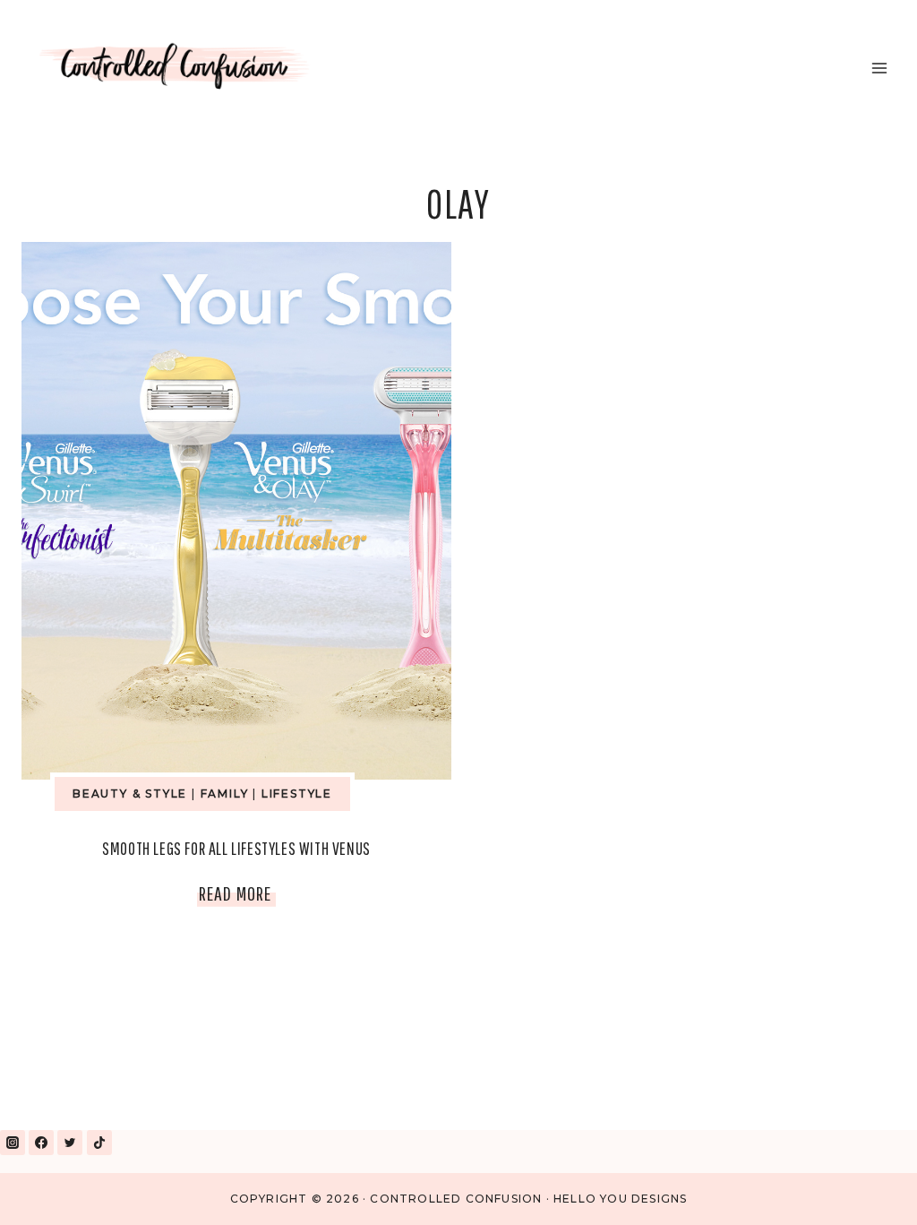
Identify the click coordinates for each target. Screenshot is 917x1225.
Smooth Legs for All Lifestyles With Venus (236, 848)
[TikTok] (99, 1142)
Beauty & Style (130, 793)
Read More (237, 897)
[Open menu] (879, 68)
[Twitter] (69, 1142)
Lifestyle (296, 793)
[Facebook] (41, 1142)
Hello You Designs (620, 1198)
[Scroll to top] (862, 1188)
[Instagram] (12, 1142)
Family (225, 793)
